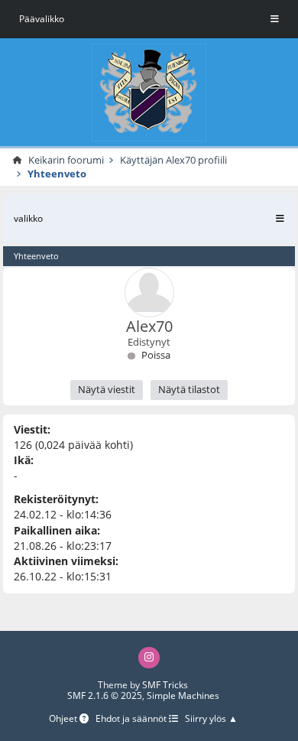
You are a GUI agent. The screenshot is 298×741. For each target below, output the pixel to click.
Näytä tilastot (189, 389)
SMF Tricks (165, 684)
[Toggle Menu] (274, 19)
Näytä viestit (106, 389)
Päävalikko (41, 18)
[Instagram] (148, 657)
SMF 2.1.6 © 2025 (104, 695)
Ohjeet (64, 719)
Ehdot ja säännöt (132, 719)
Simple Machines (183, 695)
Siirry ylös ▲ (211, 719)
